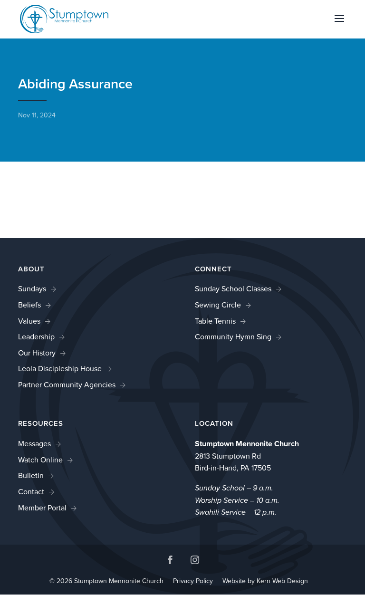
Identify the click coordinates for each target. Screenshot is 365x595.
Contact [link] (31, 491)
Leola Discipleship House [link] (60, 368)
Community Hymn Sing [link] (233, 336)
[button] (339, 24)
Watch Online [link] (40, 459)
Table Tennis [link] (215, 321)
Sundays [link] (32, 288)
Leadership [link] (36, 336)
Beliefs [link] (29, 304)
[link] (64, 18)
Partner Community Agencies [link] (66, 384)
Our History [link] (37, 352)
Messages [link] (34, 443)
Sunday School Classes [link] (233, 288)
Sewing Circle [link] (218, 304)
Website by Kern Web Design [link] (265, 581)
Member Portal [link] (42, 507)
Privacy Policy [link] (193, 581)
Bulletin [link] (31, 475)
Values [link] (29, 321)
